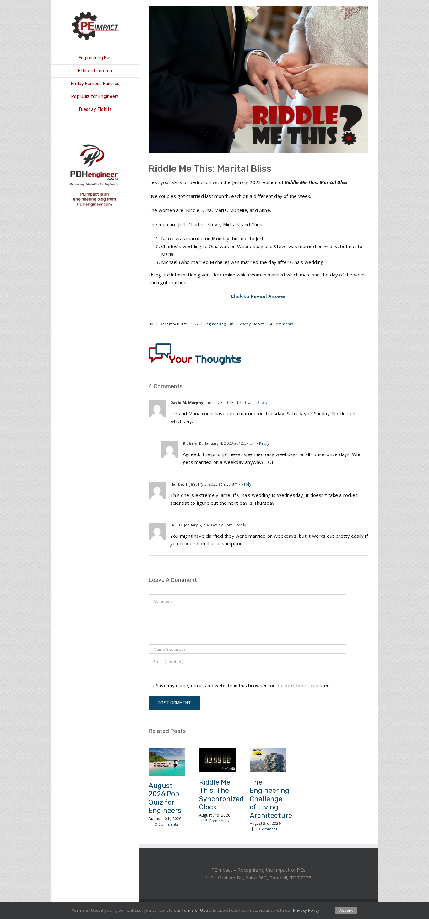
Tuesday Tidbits (249, 324)
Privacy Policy (306, 910)
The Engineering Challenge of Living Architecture (271, 799)
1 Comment (266, 829)
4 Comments (281, 324)
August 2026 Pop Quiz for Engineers (165, 798)
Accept (346, 910)
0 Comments (166, 824)
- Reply (260, 402)
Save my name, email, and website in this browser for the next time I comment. (244, 685)
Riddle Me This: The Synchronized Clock (221, 794)
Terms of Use (195, 910)
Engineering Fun (218, 324)
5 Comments (217, 821)
